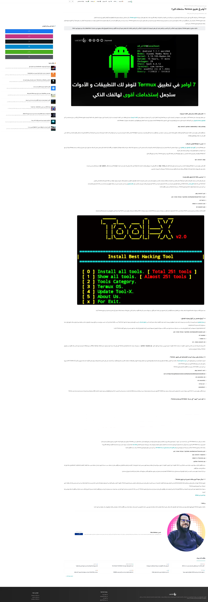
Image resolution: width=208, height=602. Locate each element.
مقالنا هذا (135, 444)
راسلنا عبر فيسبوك (34, 595)
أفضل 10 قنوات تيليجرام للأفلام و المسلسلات (41, 86)
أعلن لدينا (104, 598)
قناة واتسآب (29, 52)
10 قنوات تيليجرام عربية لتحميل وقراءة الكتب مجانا (40, 120)
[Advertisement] (29, 11)
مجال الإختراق (201, 322)
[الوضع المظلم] (70, 1)
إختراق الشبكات (142, 322)
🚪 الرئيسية (121, 1)
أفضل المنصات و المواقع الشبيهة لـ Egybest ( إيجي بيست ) (39, 127)
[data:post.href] (53, 70)
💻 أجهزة (110, 1)
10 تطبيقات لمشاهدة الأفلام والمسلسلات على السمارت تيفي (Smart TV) (36, 113)
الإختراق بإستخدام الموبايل (199, 120)
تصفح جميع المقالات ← (69, 576)
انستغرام (29, 36)
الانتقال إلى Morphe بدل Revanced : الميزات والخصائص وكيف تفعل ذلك (36, 80)
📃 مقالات (115, 1)
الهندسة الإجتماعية (182, 361)
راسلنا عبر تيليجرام (34, 599)
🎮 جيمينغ (105, 1)
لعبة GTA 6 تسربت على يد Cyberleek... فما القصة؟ (40, 107)
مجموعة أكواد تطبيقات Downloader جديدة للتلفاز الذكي (39, 66)
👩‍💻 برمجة (87, 1)
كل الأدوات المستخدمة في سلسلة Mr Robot (166, 447)
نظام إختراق (130, 184)
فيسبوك (29, 31)
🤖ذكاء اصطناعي (81, 1)
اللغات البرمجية (134, 117)
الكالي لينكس (191, 184)
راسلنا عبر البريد (35, 597)
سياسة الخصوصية (103, 596)
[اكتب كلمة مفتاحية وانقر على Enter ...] (73, 1)
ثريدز (29, 57)
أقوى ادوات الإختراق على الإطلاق (188, 147)
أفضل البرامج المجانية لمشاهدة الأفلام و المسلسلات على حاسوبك (38, 100)
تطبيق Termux (133, 17)
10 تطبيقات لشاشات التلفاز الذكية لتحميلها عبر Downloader (39, 73)
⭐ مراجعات (93, 1)
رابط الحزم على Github (200, 495)
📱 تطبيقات (99, 1)
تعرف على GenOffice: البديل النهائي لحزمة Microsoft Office (38, 93)
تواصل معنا (104, 594)
